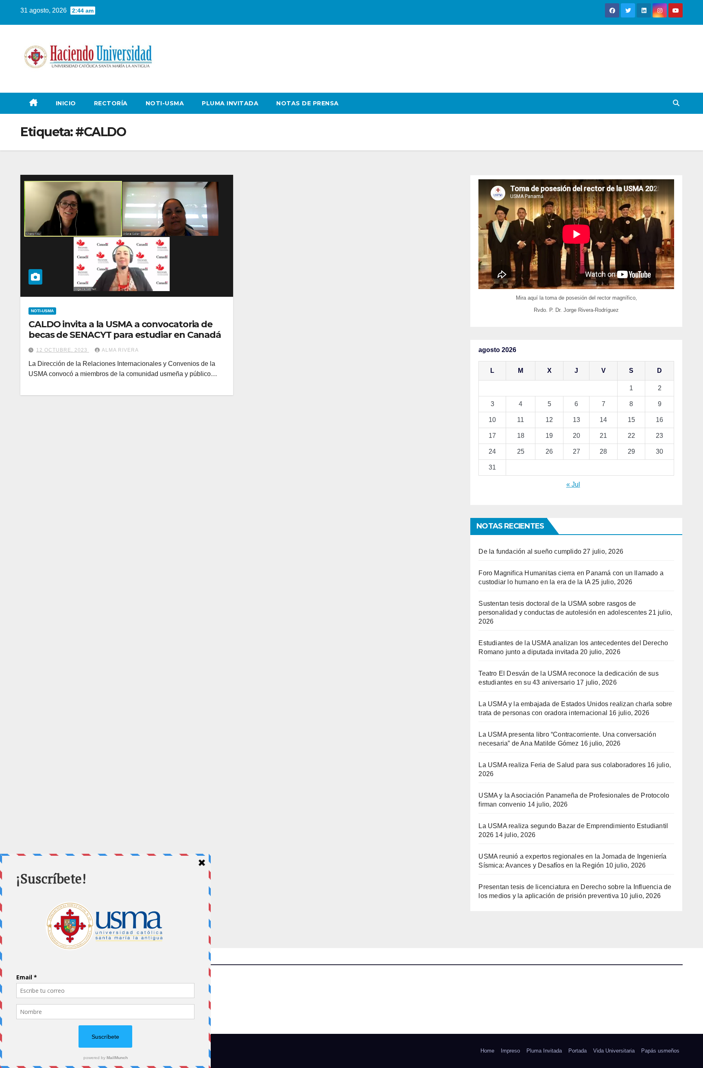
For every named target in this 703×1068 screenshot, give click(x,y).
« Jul (573, 484)
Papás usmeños (660, 1051)
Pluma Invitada (230, 103)
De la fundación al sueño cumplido (529, 551)
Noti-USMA (165, 103)
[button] (676, 103)
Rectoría (111, 103)
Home (487, 1051)
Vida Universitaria (614, 1051)
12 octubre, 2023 (62, 350)
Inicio (66, 103)
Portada (577, 1051)
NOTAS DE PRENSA (307, 103)
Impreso (510, 1051)
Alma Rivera (120, 350)
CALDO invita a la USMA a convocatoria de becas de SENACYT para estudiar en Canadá (124, 329)
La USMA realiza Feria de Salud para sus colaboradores (562, 764)
